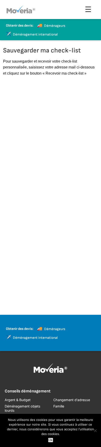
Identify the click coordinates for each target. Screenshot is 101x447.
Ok (51, 440)
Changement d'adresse (71, 400)
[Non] (95, 430)
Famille (58, 406)
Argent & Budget (18, 400)
